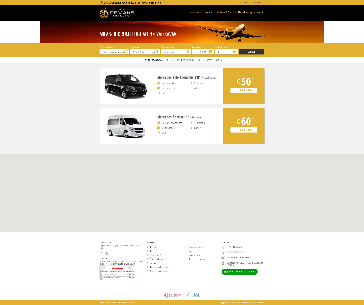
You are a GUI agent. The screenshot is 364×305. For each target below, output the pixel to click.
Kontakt (260, 12)
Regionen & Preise (225, 12)
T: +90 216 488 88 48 (235, 252)
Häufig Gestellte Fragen (159, 267)
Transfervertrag (193, 255)
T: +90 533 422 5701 (235, 247)
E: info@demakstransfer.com (239, 258)
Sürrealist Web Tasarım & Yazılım (121, 302)
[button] (114, 51)
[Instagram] (106, 253)
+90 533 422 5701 (130, 2)
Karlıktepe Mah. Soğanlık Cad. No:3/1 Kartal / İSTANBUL (245, 264)
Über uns (208, 12)
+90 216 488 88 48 (151, 2)
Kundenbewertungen (196, 247)
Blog (189, 251)
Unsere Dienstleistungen (159, 271)
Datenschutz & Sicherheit (197, 259)
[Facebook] (101, 253)
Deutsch (256, 2)
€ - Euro (242, 2)
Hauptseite (194, 12)
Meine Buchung (245, 12)
